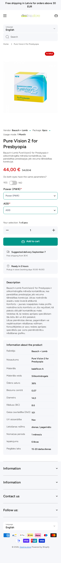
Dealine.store (25, 547)
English (10, 29)
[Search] (6, 37)
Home (6, 44)
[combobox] (30, 37)
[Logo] (30, 15)
